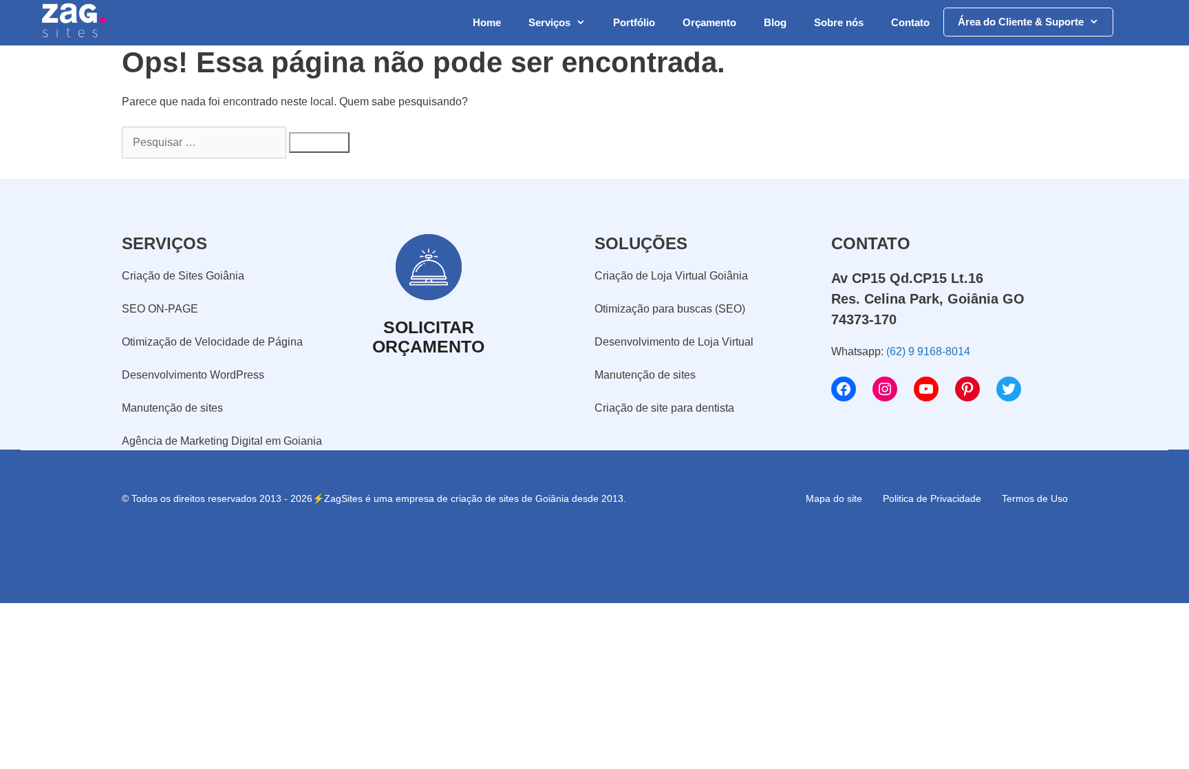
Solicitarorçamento (428, 336)
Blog (775, 22)
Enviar (771, 691)
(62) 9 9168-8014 (928, 351)
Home (487, 22)
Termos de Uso (1035, 498)
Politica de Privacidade (932, 498)
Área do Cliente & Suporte (1021, 22)
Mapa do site (834, 498)
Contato (910, 22)
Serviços (549, 22)
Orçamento (709, 22)
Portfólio (634, 22)
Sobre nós (839, 22)
